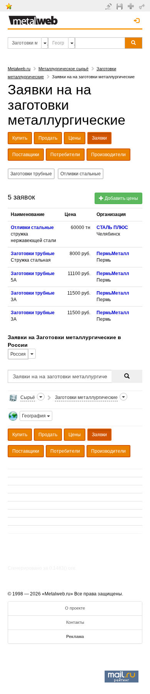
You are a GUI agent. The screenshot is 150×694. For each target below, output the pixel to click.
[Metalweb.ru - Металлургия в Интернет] (33, 18)
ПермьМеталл (113, 253)
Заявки (99, 138)
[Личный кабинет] (143, 6)
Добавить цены (120, 198)
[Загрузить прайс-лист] (121, 6)
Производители (108, 154)
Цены (74, 138)
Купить (19, 138)
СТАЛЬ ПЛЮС (112, 227)
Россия (18, 354)
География (34, 416)
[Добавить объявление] (109, 6)
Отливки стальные (80, 173)
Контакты (75, 622)
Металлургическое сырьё (63, 68)
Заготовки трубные (31, 173)
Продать (47, 138)
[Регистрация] (132, 6)
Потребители (65, 154)
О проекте (75, 608)
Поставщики (25, 154)
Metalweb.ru (19, 68)
